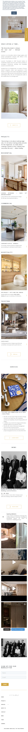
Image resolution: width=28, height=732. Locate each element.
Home (2, 697)
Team (2, 719)
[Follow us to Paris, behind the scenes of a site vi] (14, 536)
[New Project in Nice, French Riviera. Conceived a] (14, 562)
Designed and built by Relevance (14, 728)
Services (3, 704)
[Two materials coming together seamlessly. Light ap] (14, 615)
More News (15, 506)
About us (15, 125)
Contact (3, 712)
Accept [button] (14, 13)
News (2, 715)
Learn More (15, 437)
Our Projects (14, 31)
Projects (3, 700)
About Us (3, 708)
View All (15, 354)
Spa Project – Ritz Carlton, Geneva (12, 292)
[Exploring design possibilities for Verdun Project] (14, 588)
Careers (3, 723)
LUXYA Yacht (5, 341)
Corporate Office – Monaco (9, 243)
